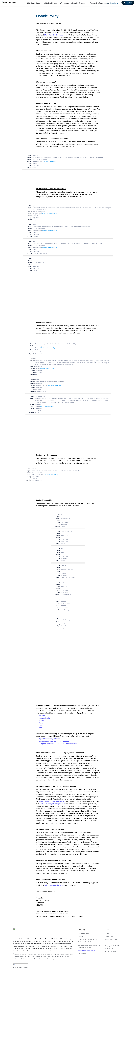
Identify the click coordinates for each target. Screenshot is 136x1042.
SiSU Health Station (34, 3)
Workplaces (64, 3)
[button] (8, 3)
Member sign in (112, 3)
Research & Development (99, 3)
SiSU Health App (50, 3)
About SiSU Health (78, 3)
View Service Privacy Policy (50, 161)
